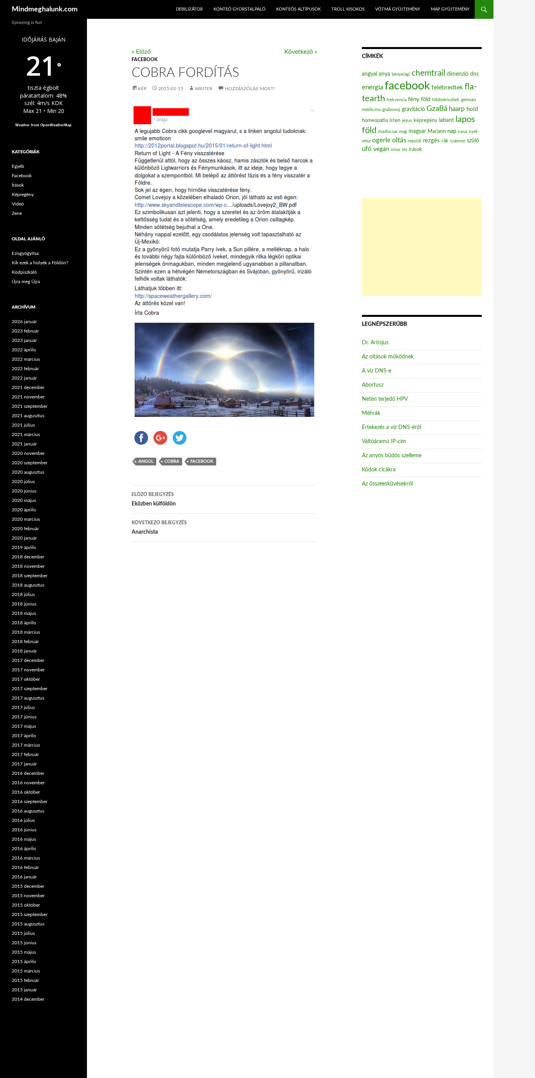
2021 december (28, 387)
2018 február (25, 641)
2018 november (28, 566)
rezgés (431, 141)
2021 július (23, 425)
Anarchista (159, 527)
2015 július (23, 933)
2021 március (26, 434)
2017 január (24, 764)
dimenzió (457, 74)
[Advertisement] (422, 247)
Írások (18, 185)
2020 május (24, 500)
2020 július (23, 481)
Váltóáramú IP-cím (384, 441)
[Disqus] (218, 671)
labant (446, 120)
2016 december (28, 773)
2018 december (28, 556)
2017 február (25, 754)
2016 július (23, 820)
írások (415, 149)
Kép (142, 88)
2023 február (25, 331)
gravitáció (413, 109)
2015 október (26, 905)
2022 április (24, 349)
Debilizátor (189, 9)
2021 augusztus (28, 415)
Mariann (437, 131)
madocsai (388, 131)
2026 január (24, 321)
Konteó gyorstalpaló (239, 9)
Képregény (23, 194)
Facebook (144, 59)
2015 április (24, 961)
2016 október (26, 792)
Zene (17, 213)
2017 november (28, 669)
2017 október (26, 679)
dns (474, 74)
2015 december (28, 886)
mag (403, 131)
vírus (395, 149)
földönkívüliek (445, 100)
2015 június (24, 942)
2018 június (24, 604)
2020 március (26, 519)
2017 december (28, 660)
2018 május (24, 613)
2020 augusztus (28, 472)
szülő (473, 141)
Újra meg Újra (26, 281)
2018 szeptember (29, 575)
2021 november (28, 396)
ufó (367, 149)
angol (146, 461)
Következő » (300, 52)
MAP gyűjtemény (450, 9)
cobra (171, 461)
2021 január (24, 444)
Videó (18, 204)
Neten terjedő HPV (385, 399)
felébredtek (447, 87)
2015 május (24, 952)
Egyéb (18, 166)
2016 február (25, 867)
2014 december (28, 999)
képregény (425, 120)
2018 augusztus (28, 585)
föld (425, 99)
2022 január (24, 378)
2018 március (26, 632)
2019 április (24, 547)
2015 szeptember (29, 914)
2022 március (26, 359)
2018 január (24, 651)
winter (204, 88)
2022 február (25, 368)
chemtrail (428, 73)
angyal (369, 74)
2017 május (24, 726)
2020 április (24, 509)
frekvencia (397, 100)
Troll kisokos (348, 9)
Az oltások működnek (388, 357)
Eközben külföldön (154, 499)
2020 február (25, 528)
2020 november (28, 453)
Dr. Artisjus (375, 342)
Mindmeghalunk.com (45, 9)
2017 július (23, 707)
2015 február (25, 980)
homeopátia (375, 120)
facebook (201, 461)
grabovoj (391, 109)
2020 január (24, 538)
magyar (417, 131)
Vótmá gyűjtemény (397, 9)
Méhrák (371, 413)
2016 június (24, 829)
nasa (462, 131)
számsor (457, 141)
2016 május (24, 839)
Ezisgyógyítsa (25, 253)
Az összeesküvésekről (387, 484)
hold (472, 109)
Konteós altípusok (298, 9)
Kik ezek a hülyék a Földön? (40, 262)
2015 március (26, 971)
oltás (399, 140)
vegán (381, 149)
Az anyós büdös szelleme (391, 455)
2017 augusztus (28, 698)
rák (444, 141)
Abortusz (372, 385)
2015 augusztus (28, 924)
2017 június (24, 716)
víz (404, 149)
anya (384, 74)
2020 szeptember (29, 462)
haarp (457, 108)
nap (451, 131)
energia (372, 87)
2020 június (24, 491)
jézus (407, 120)
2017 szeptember (29, 688)
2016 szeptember (29, 801)
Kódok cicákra (379, 470)
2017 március (26, 745)
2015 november (28, 895)
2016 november (28, 782)
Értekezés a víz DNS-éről (391, 427)
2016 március (26, 858)
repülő (414, 140)
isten (394, 120)
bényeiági (401, 74)
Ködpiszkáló (24, 272)
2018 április (24, 622)
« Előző (141, 52)
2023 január (24, 340)
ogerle (381, 140)
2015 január (24, 989)
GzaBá (437, 109)
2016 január (24, 876)
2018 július (23, 594)
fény (413, 99)
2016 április (24, 848)
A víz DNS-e (376, 371)
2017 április (24, 735)
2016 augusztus (28, 811)
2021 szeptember (29, 406)
